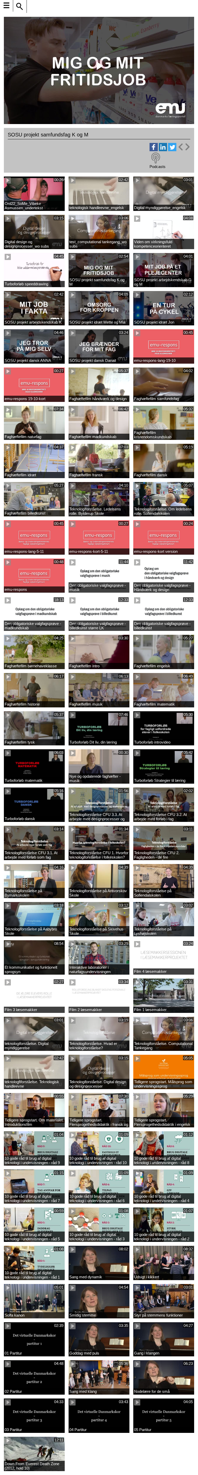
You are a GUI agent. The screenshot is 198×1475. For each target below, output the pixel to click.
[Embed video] (183, 147)
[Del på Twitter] (172, 150)
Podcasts (158, 166)
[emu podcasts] (156, 158)
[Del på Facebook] (154, 150)
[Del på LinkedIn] (163, 150)
